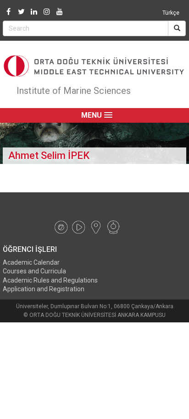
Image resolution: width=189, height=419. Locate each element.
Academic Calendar (31, 262)
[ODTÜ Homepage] (94, 66)
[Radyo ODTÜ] (61, 226)
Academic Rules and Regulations (50, 280)
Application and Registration (43, 289)
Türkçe (170, 13)
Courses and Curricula (34, 271)
